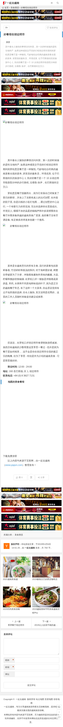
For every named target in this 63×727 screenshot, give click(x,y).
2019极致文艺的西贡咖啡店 (44, 579)
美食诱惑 (15, 7)
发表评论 (53, 27)
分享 (42, 477)
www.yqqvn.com (13, 465)
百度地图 (49, 699)
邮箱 (9, 667)
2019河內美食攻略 (11, 609)
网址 (7, 674)
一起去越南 (13, 3)
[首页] (59, 706)
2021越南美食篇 (10, 579)
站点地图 (40, 699)
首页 (7, 7)
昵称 (9, 660)
